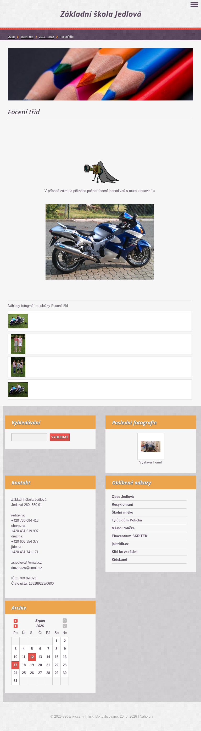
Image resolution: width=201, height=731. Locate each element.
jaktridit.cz (120, 544)
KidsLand (119, 560)
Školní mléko (122, 512)
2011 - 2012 (46, 36)
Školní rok (26, 36)
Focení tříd (59, 306)
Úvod (11, 36)
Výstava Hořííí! (150, 462)
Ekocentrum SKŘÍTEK (129, 536)
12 (32, 657)
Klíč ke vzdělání (124, 552)
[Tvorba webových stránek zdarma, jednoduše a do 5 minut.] (83, 717)
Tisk (90, 716)
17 (15, 665)
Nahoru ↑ (146, 716)
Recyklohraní (122, 504)
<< (15, 620)
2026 (40, 626)
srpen (40, 621)
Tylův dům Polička (127, 520)
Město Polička (123, 528)
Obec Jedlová (123, 497)
